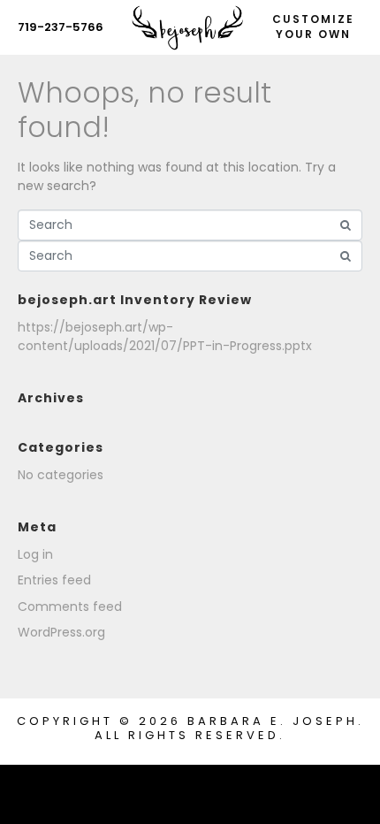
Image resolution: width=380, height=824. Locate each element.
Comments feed (70, 606)
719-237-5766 (60, 27)
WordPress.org (61, 632)
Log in (35, 554)
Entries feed (54, 580)
